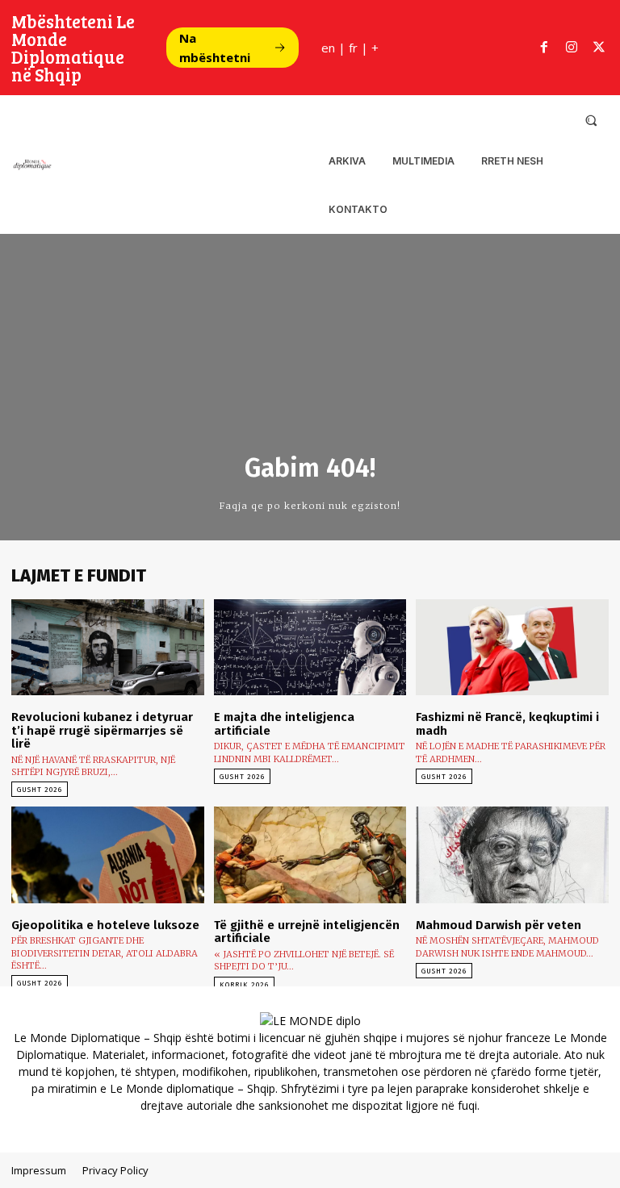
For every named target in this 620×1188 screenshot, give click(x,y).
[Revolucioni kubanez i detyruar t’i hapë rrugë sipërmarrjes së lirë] (107, 647)
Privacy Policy (115, 1170)
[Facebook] (544, 47)
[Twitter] (599, 47)
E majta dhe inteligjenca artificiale (284, 724)
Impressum (38, 1170)
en (328, 48)
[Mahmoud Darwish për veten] (512, 854)
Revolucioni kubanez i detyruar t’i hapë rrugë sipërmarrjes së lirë (102, 730)
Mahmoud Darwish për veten (498, 925)
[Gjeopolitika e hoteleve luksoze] (107, 854)
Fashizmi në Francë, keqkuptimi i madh (507, 724)
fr (353, 48)
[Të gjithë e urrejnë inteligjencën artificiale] (310, 854)
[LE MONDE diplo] (31, 164)
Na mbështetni (214, 47)
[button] (591, 119)
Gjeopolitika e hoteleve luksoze (105, 925)
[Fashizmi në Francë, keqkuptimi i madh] (512, 647)
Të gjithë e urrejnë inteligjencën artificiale (307, 932)
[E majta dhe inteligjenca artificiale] (310, 647)
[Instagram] (571, 47)
